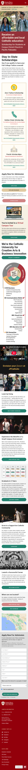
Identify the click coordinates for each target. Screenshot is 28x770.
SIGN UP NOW (14, 237)
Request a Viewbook (14, 257)
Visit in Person (14, 608)
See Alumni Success (14, 587)
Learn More (14, 546)
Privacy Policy (5, 764)
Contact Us (6, 732)
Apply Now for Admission (10, 694)
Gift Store (4, 754)
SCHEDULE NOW (14, 200)
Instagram (6, 739)
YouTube (6, 737)
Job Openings (5, 759)
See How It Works (14, 499)
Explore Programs (14, 190)
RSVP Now (14, 9)
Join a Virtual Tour (14, 459)
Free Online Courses (6, 757)
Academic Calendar (6, 752)
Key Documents (5, 762)
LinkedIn (6, 742)
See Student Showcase (14, 411)
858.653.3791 (7, 714)
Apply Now (14, 185)
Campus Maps (5, 723)
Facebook (6, 734)
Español (25, 13)
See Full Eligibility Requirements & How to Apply (14, 104)
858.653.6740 (8, 712)
